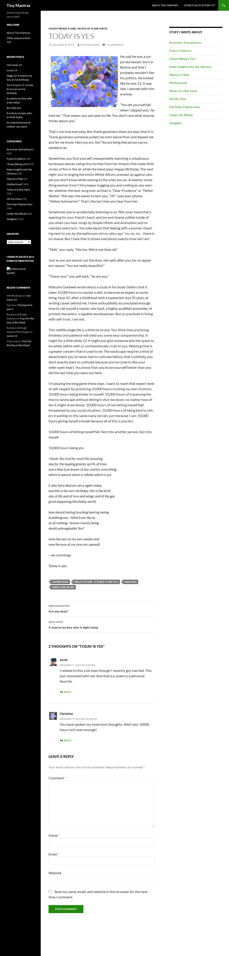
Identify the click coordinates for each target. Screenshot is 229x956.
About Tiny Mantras (165, 5)
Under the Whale (181, 115)
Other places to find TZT (199, 5)
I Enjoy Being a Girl (62, 28)
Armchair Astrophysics (185, 42)
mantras (131, 581)
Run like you (14, 107)
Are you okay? (59, 608)
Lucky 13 (12, 70)
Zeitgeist (175, 123)
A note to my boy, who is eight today (73, 624)
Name (54, 835)
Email (54, 854)
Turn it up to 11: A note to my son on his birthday (20, 89)
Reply (68, 692)
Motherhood (178, 83)
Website (55, 873)
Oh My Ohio (177, 99)
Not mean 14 (14, 65)
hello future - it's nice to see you (96, 581)
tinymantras (89, 44)
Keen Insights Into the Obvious (190, 67)
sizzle (64, 660)
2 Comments (114, 44)
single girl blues (63, 587)
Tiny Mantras (18, 5)
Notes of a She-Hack (92, 28)
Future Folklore (180, 50)
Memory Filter (179, 75)
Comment (57, 778)
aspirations (60, 581)
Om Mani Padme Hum (184, 107)
